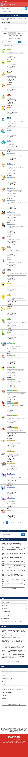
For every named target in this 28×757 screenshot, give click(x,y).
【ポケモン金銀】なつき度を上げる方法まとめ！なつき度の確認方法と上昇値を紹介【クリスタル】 (12, 549)
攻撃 (10, 35)
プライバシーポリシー (6, 741)
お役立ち (4, 608)
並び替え (5, 33)
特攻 (17, 35)
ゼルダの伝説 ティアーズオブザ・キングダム (11, 689)
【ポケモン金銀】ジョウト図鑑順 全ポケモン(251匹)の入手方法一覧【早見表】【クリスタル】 (12, 544)
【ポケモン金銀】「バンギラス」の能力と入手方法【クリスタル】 (12, 554)
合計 (15, 38)
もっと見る (12, 588)
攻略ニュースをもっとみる (13, 661)
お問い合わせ (11, 742)
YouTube (19, 742)
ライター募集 (22, 741)
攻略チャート (5, 602)
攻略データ (4, 605)
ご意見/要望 (15, 739)
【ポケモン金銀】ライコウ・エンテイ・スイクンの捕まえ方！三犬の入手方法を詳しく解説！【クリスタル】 (12, 576)
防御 (14, 35)
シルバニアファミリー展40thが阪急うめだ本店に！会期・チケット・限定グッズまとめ (13, 651)
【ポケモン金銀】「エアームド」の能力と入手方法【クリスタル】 (12, 562)
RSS (23, 742)
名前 (19, 38)
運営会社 (17, 741)
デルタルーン (4, 695)
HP (22, 33)
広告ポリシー (12, 741)
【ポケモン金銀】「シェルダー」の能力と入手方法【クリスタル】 (12, 580)
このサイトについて (8, 739)
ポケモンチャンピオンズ (7, 681)
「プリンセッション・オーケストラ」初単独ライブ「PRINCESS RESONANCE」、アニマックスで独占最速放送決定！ (13, 656)
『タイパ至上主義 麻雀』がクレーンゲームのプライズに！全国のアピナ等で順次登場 (13, 647)
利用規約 (19, 739)
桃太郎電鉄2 (4, 698)
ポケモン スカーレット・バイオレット (10, 687)
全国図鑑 (18, 33)
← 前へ (3, 522)
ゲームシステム (5, 611)
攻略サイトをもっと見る (13, 704)
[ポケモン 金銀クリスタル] (12, 5)
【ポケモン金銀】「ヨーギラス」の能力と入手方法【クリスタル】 (12, 584)
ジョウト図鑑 (12, 33)
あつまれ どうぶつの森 (7, 692)
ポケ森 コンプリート (6, 701)
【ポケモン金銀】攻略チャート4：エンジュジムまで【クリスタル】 (12, 571)
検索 (26, 8)
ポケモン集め (4, 618)
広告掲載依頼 (5, 742)
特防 (21, 35)
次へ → (21, 522)
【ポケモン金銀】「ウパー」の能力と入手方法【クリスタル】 (12, 558)
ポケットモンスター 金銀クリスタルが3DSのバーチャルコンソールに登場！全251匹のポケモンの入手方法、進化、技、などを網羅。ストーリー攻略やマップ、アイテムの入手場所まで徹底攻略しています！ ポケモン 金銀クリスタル (14, 730)
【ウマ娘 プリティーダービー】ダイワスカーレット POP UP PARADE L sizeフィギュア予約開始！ (13, 642)
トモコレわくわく (5, 675)
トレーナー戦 (4, 614)
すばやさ (11, 38)
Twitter (16, 742)
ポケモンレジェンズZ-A (7, 678)
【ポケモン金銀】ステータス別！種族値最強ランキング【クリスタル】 (12, 566)
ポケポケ (4, 684)
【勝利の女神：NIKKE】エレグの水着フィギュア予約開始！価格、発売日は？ (13, 636)
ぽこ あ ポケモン (5, 672)
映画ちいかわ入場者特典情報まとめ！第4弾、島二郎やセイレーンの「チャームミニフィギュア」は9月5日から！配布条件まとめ (13, 632)
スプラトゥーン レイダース (7, 670)
